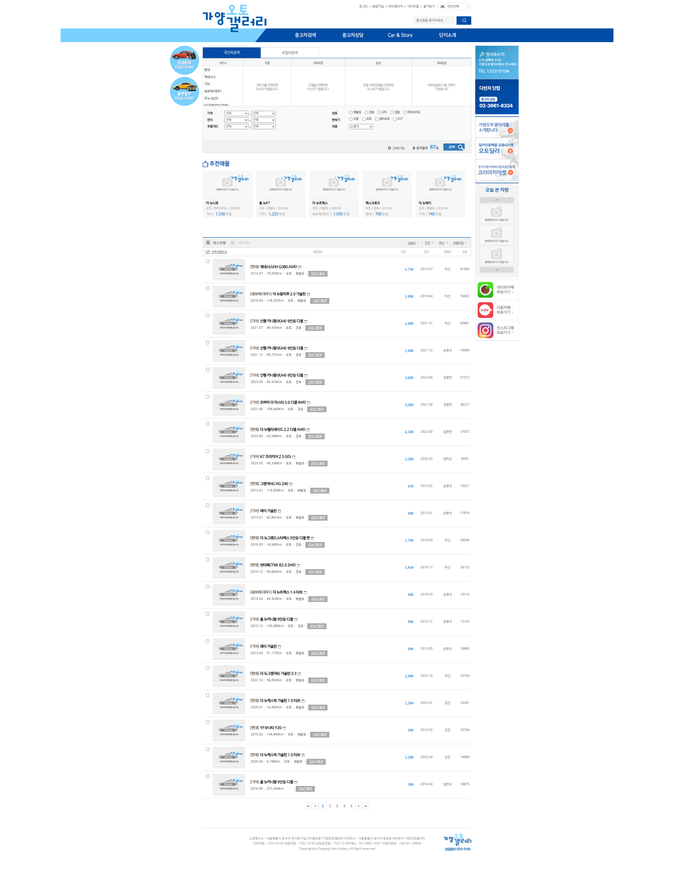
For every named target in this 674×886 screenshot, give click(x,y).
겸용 (397, 112)
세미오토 (384, 119)
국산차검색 (232, 53)
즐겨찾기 (429, 6)
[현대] (273, 267)
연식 (441, 243)
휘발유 (357, 112)
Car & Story (400, 35)
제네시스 (210, 77)
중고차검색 (305, 35)
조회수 (412, 243)
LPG (384, 112)
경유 (371, 112)
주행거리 (458, 243)
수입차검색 (290, 53)
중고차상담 (352, 35)
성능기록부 (318, 274)
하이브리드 (413, 112)
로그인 (363, 6)
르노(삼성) (211, 98)
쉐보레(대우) (212, 91)
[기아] (276, 321)
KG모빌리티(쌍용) (216, 105)
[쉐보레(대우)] (278, 294)
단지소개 (447, 35)
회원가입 (378, 6)
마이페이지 (395, 6)
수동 (356, 119)
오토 (368, 119)
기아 (207, 84)
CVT (400, 119)
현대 (207, 70)
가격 (427, 243)
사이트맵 (413, 6)
